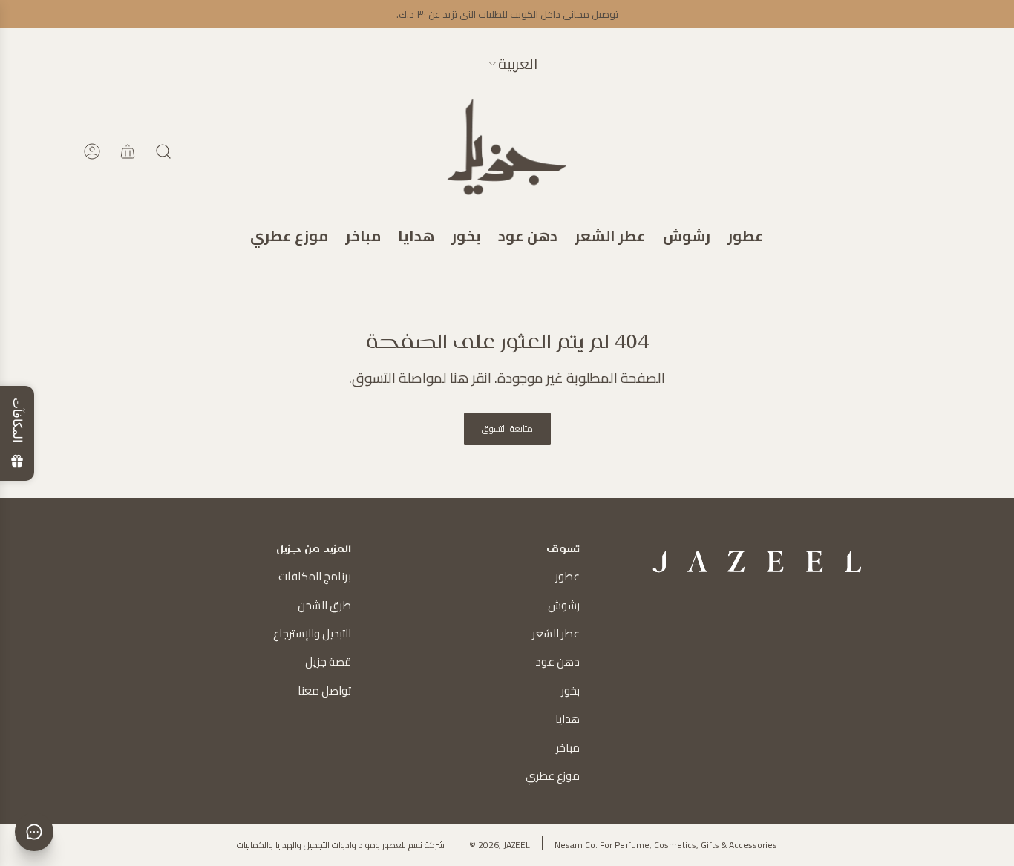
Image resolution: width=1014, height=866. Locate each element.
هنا (459, 377)
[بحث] (163, 151)
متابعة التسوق (507, 428)
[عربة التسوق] (127, 151)
